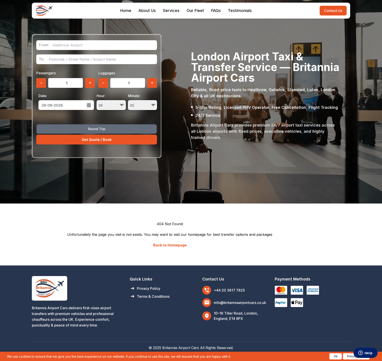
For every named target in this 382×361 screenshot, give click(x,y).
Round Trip (96, 129)
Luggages (106, 73)
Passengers (46, 73)
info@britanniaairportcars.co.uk (240, 302)
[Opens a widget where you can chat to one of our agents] (365, 353)
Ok (336, 356)
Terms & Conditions (150, 296)
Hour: (101, 96)
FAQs (216, 10)
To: (41, 59)
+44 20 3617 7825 (229, 290)
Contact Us (333, 10)
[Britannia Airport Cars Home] (76, 288)
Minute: (134, 96)
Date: (42, 96)
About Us (147, 10)
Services (171, 10)
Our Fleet (195, 10)
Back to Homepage (170, 245)
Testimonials (240, 10)
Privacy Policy (145, 288)
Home (125, 10)
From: (44, 45)
